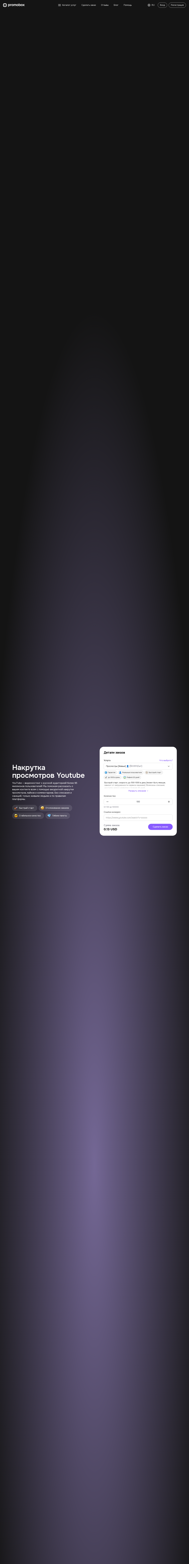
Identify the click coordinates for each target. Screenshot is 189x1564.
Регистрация (177, 5)
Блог (116, 5)
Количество (110, 796)
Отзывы (105, 5)
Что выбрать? (166, 760)
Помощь (128, 5)
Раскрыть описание (137, 791)
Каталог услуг (69, 5)
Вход (162, 5)
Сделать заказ (89, 5)
